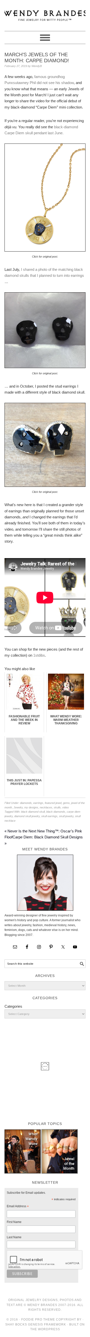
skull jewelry (66, 816)
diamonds (26, 802)
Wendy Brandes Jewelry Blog (45, 13)
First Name (14, 1222)
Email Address (18, 1206)
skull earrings (49, 816)
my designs (31, 807)
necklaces (46, 807)
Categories (13, 1006)
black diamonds (55, 811)
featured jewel (53, 802)
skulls (57, 807)
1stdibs (39, 655)
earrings (38, 802)
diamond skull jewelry (27, 816)
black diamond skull (33, 811)
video (65, 807)
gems (66, 802)
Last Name (14, 1237)
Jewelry (18, 807)
